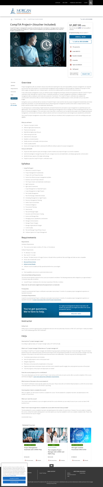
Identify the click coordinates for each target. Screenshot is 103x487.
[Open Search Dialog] (91, 2)
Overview (13, 82)
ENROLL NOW (80, 37)
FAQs (12, 94)
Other (25, 19)
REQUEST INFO (86, 74)
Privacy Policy (53, 483)
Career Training (42, 473)
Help (68, 476)
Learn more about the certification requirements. (46, 376)
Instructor (13, 91)
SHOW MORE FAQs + (27, 417)
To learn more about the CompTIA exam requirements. (46, 300)
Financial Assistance (71, 474)
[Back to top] (51, 471)
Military (68, 473)
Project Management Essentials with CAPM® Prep (33, 448)
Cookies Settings (14, 482)
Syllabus (13, 85)
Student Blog (82, 473)
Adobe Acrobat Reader (30, 264)
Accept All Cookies (14, 478)
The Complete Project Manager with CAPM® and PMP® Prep (56, 452)
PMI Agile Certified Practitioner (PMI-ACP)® (78, 448)
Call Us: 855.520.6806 (86, 19)
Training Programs (18, 19)
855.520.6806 (14, 105)
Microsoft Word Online (30, 262)
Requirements (14, 88)
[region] (14, 474)
